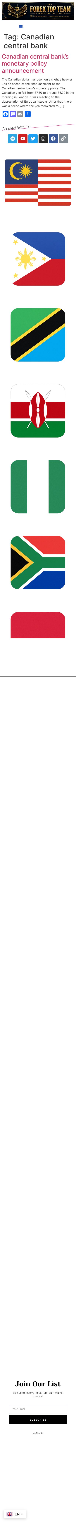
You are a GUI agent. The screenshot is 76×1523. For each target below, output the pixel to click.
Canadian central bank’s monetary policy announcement (35, 63)
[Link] (63, 138)
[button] (21, 26)
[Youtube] (22, 138)
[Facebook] (53, 138)
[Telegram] (12, 138)
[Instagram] (43, 138)
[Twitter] (33, 138)
